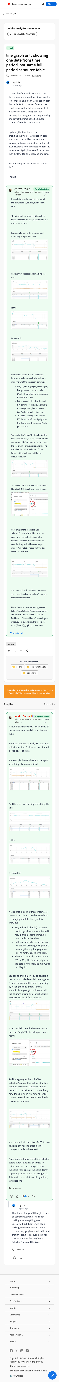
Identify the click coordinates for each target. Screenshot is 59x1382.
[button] (15, 75)
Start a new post (26, 693)
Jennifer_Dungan (22, 188)
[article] (29, 956)
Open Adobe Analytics (24, 33)
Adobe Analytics (10, 14)
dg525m (16, 82)
